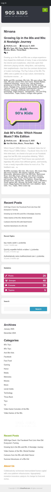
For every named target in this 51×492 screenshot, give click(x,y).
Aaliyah (31, 173)
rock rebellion (35, 184)
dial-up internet (35, 83)
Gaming (7, 365)
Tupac (15, 186)
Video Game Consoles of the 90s (16, 409)
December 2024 (10, 333)
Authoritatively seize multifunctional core (19, 256)
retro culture (30, 90)
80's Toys (10, 48)
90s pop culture (14, 82)
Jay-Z (36, 181)
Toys (6, 401)
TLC (10, 186)
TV (5, 405)
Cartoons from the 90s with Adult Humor (18, 222)
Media (26, 48)
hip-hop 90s (19, 181)
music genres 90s (10, 182)
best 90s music (15, 176)
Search (6, 301)
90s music (30, 171)
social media (8, 389)
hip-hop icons (15, 87)
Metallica (43, 181)
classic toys (24, 83)
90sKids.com (11, 46)
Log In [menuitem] (3, 3)
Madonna (35, 87)
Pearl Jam (37, 182)
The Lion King (41, 92)
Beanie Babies (39, 82)
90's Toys (19, 48)
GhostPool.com (25, 488)
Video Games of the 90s (13, 413)
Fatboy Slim (17, 179)
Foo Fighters (28, 179)
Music (13, 50)
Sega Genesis (18, 92)
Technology (8, 393)
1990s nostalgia (12, 171)
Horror (6, 369)
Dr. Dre (20, 177)
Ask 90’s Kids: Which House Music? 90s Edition (23, 134)
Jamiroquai (29, 181)
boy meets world (10, 243)
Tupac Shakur (20, 93)
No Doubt (28, 182)
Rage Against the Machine (19, 184)
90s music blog (40, 171)
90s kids (22, 171)
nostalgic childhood (18, 90)
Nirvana (7, 90)
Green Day (38, 179)
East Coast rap (30, 177)
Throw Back (21, 50)
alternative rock (19, 174)
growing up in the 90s (29, 85)
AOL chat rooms (27, 82)
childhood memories (11, 83)
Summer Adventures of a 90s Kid (15, 226)
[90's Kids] (16, 20)
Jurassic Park (26, 87)
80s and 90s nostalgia (14, 80)
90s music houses (11, 173)
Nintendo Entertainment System (31, 88)
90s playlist (23, 173)
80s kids (26, 80)
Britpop (24, 176)
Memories (34, 48)
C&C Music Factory (35, 176)
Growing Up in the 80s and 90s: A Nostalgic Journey (25, 40)
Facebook (7, 357)
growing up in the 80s (12, 85)
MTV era (14, 88)
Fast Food (8, 361)
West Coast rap (24, 186)
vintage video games (34, 93)
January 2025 (9, 329)
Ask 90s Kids (12, 143)
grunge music (9, 181)
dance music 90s (10, 177)
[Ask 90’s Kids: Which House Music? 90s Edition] (24, 129)
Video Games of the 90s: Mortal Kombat (18, 218)
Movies (7, 50)
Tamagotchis (30, 92)
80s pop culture (36, 80)
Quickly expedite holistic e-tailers (16, 250)
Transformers (9, 93)
